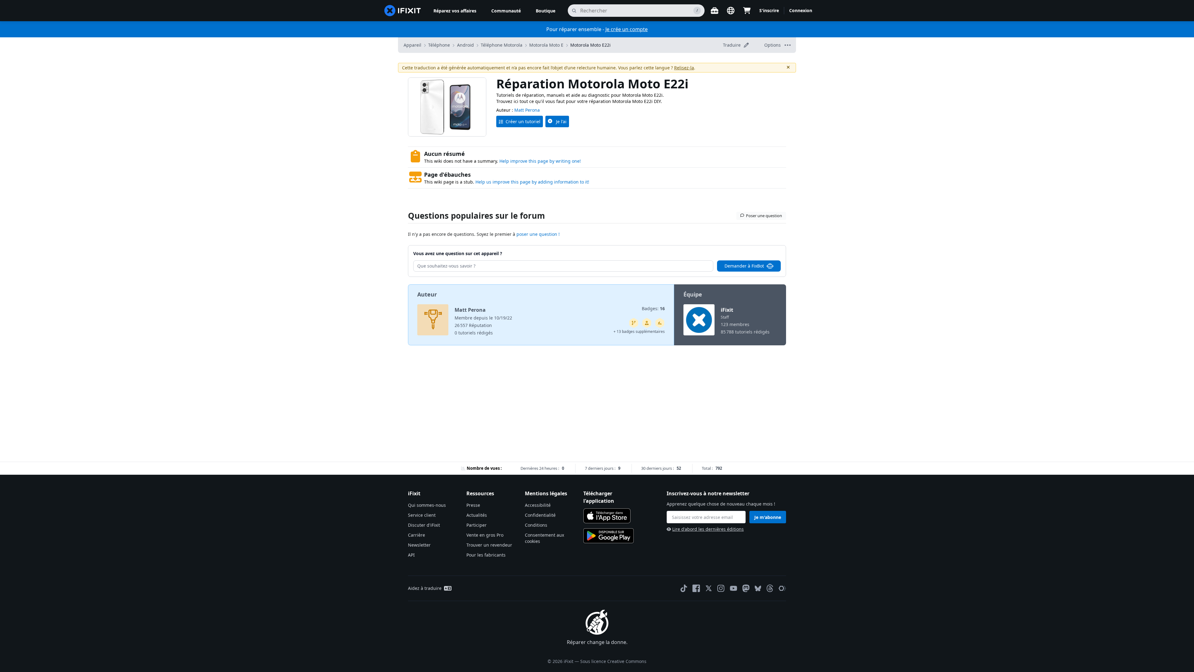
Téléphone (439, 45)
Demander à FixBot (744, 266)
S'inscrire (769, 10)
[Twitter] (708, 588)
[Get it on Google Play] (608, 535)
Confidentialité (540, 515)
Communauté (506, 11)
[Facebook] (696, 588)
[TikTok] (683, 588)
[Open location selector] (730, 10)
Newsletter (419, 545)
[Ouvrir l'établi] (714, 10)
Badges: (653, 308)
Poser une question (764, 215)
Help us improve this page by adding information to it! (532, 182)
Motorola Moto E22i (590, 45)
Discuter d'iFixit (424, 525)
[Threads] (770, 588)
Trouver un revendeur (489, 545)
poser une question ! (538, 234)
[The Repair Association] (782, 588)
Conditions (536, 525)
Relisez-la (684, 68)
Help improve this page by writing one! (540, 161)
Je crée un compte (626, 29)
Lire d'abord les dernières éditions (708, 529)
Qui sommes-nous (427, 505)
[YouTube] (733, 588)
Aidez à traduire (425, 588)
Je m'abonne (767, 517)
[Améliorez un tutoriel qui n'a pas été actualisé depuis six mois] (634, 323)
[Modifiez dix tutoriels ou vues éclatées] (647, 323)
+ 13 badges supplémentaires (639, 331)
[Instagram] (721, 588)
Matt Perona (527, 110)
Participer (476, 525)
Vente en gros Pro (484, 535)
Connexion (800, 10)
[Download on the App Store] (607, 515)
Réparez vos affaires (454, 11)
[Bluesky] (758, 588)
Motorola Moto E (546, 45)
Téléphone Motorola (501, 45)
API (411, 555)
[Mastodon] (746, 588)
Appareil (412, 45)
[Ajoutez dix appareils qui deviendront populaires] (660, 323)
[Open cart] (747, 10)
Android (465, 45)
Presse (473, 505)
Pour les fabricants (486, 555)
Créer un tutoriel (523, 121)
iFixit (727, 309)
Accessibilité (538, 505)
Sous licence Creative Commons (613, 661)
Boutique (545, 11)
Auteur (427, 294)
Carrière (416, 535)
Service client (422, 515)
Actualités (476, 515)
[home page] (402, 10)
